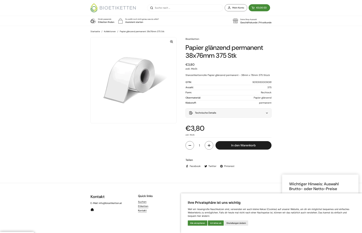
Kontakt (142, 210)
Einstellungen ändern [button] (236, 223)
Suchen (142, 201)
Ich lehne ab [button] (215, 223)
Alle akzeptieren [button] (197, 223)
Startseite (95, 31)
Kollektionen (110, 31)
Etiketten (143, 206)
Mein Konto (238, 7)
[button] (259, 7)
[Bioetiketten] (113, 8)
